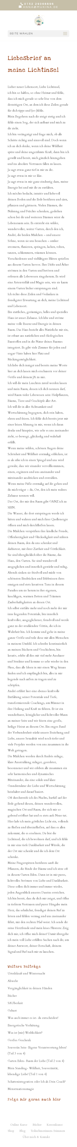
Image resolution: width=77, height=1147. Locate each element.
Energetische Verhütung (23, 1025)
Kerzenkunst (55, 1125)
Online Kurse (18, 1125)
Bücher (12, 996)
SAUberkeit (15, 1003)
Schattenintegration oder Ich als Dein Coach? (37, 1082)
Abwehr (13, 981)
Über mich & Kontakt (36, 1137)
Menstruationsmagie (21, 1089)
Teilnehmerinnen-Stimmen (48, 1131)
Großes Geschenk (19, 1040)
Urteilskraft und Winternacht (26, 973)
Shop (11, 1131)
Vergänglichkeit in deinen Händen (30, 988)
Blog (22, 1131)
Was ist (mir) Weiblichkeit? (25, 1033)
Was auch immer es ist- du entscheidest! (33, 1018)
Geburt (12, 1011)
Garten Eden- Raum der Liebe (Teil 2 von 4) (36, 1061)
